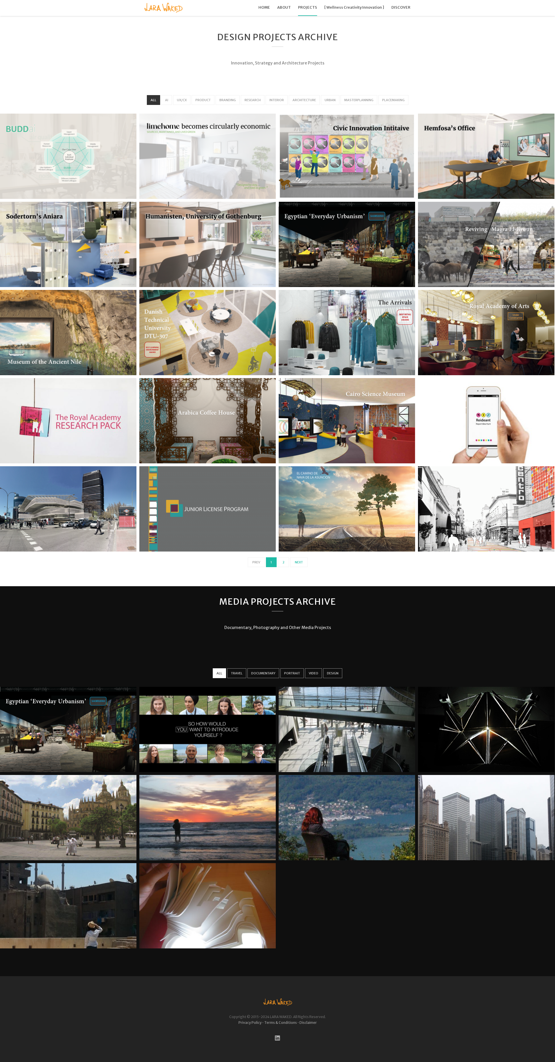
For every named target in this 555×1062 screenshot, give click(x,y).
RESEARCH (253, 100)
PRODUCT (203, 100)
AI (166, 100)
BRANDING (227, 100)
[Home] (163, 8)
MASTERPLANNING (358, 100)
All (153, 100)
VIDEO (313, 673)
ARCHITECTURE (304, 100)
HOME (264, 7)
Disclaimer (308, 1022)
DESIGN (332, 673)
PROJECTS (307, 7)
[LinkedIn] (277, 1037)
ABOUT (284, 7)
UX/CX (182, 100)
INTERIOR (276, 100)
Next (299, 562)
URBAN (330, 100)
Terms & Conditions (280, 1022)
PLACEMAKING (393, 100)
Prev (256, 562)
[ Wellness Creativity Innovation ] (354, 7)
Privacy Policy (250, 1022)
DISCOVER (400, 7)
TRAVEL (237, 673)
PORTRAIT (292, 673)
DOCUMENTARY (263, 673)
